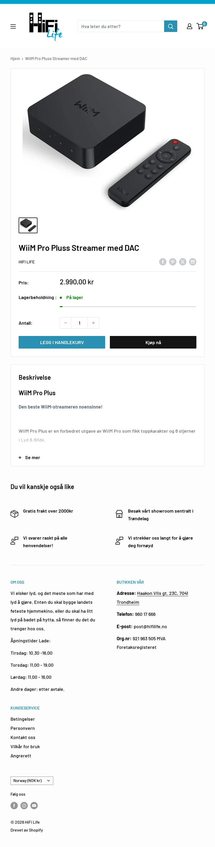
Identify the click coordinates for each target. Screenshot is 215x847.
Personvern (22, 728)
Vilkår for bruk (25, 746)
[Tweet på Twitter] (182, 261)
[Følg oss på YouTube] (34, 805)
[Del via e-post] (192, 261)
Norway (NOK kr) (27, 780)
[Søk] (170, 26)
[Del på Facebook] (162, 261)
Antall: (25, 323)
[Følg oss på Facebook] (14, 805)
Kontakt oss (22, 737)
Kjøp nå (153, 342)
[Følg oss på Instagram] (24, 805)
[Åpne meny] (13, 26)
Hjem (15, 58)
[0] (200, 26)
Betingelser (22, 719)
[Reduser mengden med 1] (65, 322)
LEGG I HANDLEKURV (62, 342)
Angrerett (20, 755)
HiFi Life (27, 261)
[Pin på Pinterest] (172, 261)
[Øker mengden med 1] (93, 322)
